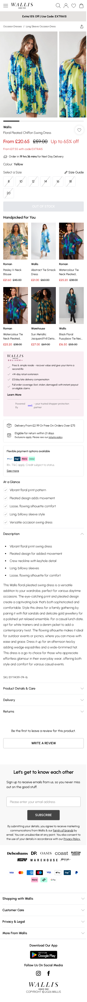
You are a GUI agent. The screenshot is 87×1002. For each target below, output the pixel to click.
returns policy (56, 437)
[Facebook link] (48, 973)
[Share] (81, 26)
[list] (43, 76)
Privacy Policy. (72, 839)
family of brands (63, 830)
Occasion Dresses (12, 26)
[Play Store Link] (43, 955)
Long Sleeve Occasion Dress (41, 26)
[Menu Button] (5, 5)
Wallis (7, 127)
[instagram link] (38, 973)
